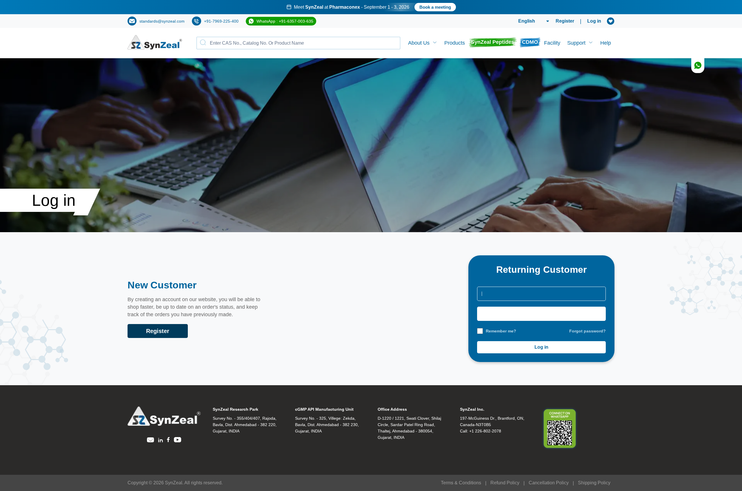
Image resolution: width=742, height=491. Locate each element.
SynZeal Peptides (492, 42)
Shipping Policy (594, 482)
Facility (552, 43)
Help (605, 43)
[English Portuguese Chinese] (527, 21)
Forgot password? (587, 331)
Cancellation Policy (549, 482)
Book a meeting (435, 7)
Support (576, 43)
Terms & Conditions (461, 482)
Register (565, 21)
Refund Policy (504, 482)
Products (454, 43)
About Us (419, 43)
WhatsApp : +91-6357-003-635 (285, 21)
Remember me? (501, 331)
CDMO (530, 42)
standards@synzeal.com (162, 21)
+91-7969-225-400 (221, 21)
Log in (594, 21)
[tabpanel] (371, 7)
